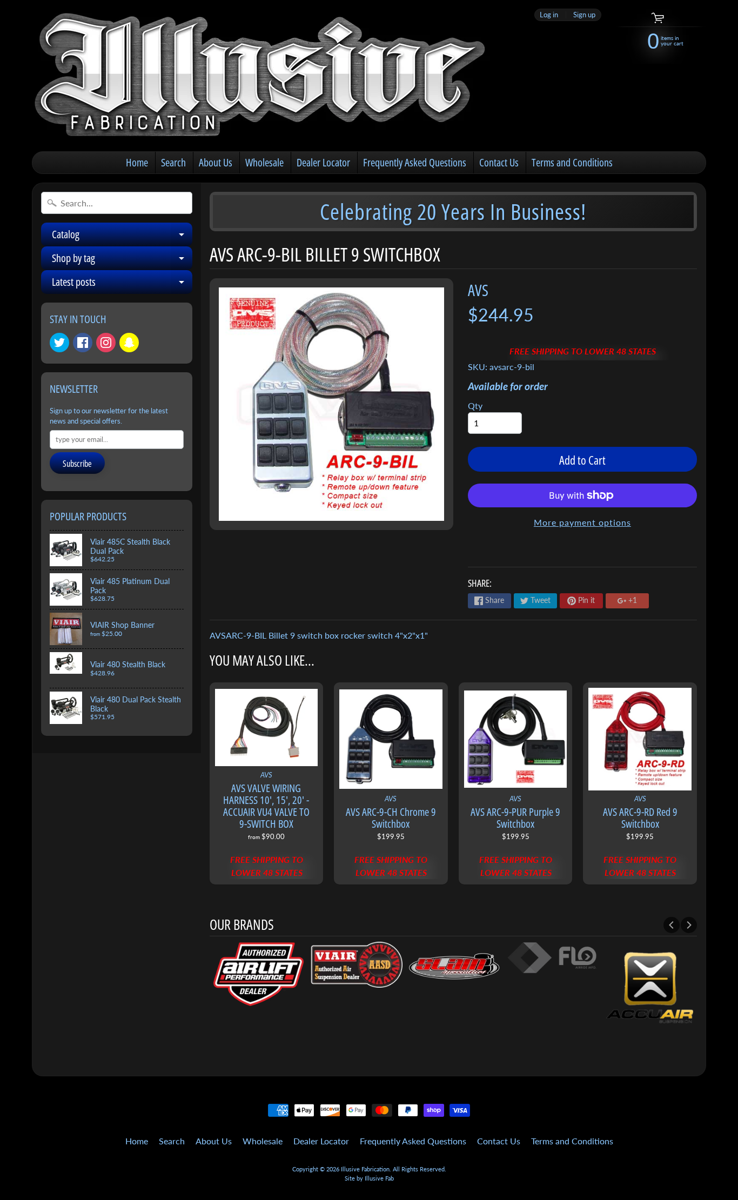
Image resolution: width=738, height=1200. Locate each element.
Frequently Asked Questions (414, 162)
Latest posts (122, 284)
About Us (215, 162)
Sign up (584, 14)
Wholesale (264, 162)
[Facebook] (82, 342)
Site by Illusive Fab (369, 1178)
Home (137, 162)
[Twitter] (59, 342)
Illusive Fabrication (365, 1168)
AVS (478, 289)
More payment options (582, 522)
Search (173, 162)
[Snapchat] (129, 342)
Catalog (122, 236)
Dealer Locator (323, 162)
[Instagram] (106, 342)
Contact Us (499, 162)
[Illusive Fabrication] (261, 76)
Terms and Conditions (572, 162)
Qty (475, 405)
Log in (549, 14)
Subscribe (77, 464)
